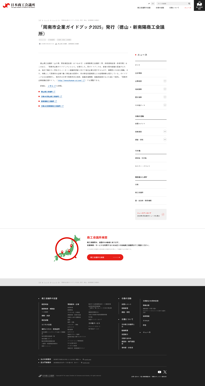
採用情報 (146, 316)
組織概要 (125, 330)
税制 (69, 320)
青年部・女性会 (127, 348)
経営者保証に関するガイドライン (77, 337)
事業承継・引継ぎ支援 (74, 315)
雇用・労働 (71, 322)
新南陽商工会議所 (47, 101)
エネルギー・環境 (73, 324)
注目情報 (138, 73)
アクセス (146, 321)
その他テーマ (140, 105)
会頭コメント (140, 123)
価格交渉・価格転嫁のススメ (76, 348)
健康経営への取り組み (149, 308)
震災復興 (138, 97)
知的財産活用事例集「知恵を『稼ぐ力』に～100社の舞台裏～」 (100, 308)
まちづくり (71, 327)
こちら (50, 86)
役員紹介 (125, 334)
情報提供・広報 (73, 304)
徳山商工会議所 (47, 91)
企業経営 (138, 81)
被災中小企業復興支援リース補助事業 (100, 304)
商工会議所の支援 (49, 298)
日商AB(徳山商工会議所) (50, 96)
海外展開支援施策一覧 (48, 336)
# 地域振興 (51, 40)
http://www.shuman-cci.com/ (70, 80)
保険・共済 (46, 316)
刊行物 (90, 317)
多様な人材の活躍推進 (74, 317)
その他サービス (94, 323)
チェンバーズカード (94, 326)
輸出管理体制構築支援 (48, 341)
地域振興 (138, 89)
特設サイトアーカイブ (95, 319)
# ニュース (42, 40)
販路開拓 (70, 310)
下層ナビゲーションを (165, 81)
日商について (127, 319)
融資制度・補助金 (48, 309)
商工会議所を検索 (97, 257)
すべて (137, 65)
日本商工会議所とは (128, 325)
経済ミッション (46, 346)
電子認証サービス (94, 329)
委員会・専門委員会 (128, 342)
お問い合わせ (135, 376)
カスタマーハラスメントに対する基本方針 (154, 311)
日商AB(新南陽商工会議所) (51, 106)
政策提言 (138, 132)
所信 (144, 325)
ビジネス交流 (46, 325)
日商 (136, 184)
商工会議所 (139, 192)
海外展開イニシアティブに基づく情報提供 (53, 333)
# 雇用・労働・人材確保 (64, 40)
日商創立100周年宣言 (151, 301)
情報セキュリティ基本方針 (159, 376)
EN (153, 3)
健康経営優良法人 (94, 312)
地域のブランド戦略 (73, 334)
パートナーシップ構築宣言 (75, 341)
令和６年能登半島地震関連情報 (98, 314)
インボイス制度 (72, 346)
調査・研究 (139, 139)
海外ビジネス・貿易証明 (51, 329)
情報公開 (146, 305)
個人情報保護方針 (145, 376)
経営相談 (45, 304)
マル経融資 (45, 312)
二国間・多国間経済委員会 (49, 343)
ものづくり (71, 332)
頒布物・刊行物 (141, 158)
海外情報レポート (47, 338)
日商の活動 (126, 298)
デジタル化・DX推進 (74, 312)
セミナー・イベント (142, 166)
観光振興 (70, 329)
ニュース (187, 7)
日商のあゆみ (126, 338)
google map (87, 359)
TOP (200, 275)
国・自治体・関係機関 (143, 200)
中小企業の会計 (72, 343)
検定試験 (45, 320)
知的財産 (70, 307)
